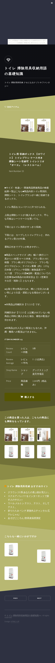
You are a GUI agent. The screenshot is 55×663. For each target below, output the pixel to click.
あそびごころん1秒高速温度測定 (24, 518)
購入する (29, 397)
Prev (15, 598)
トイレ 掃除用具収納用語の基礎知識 (23, 615)
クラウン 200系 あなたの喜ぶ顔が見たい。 (29, 492)
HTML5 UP (15, 621)
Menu (51, 3)
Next (39, 598)
